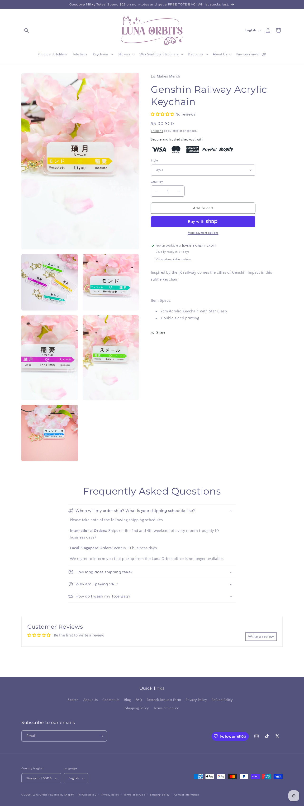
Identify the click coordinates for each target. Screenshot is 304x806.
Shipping (157, 130)
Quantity (157, 181)
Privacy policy (110, 794)
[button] (26, 30)
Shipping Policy (137, 708)
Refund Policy (222, 700)
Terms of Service (166, 708)
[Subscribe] (101, 735)
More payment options (203, 232)
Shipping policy (160, 794)
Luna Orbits (40, 795)
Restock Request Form (164, 700)
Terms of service (134, 794)
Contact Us (110, 700)
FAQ (139, 700)
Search (73, 700)
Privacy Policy (196, 700)
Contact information (186, 794)
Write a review (261, 636)
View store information (173, 259)
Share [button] (160, 333)
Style (154, 160)
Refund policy (87, 794)
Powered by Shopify (61, 795)
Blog (127, 700)
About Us (90, 700)
